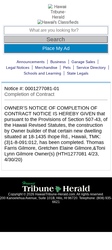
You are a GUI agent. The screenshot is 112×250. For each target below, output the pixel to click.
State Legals (77, 73)
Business (58, 62)
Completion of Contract (29, 94)
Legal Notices (17, 67)
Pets (67, 67)
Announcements (31, 62)
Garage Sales (83, 62)
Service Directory (91, 67)
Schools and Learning (42, 73)
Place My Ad (56, 48)
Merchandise (46, 67)
